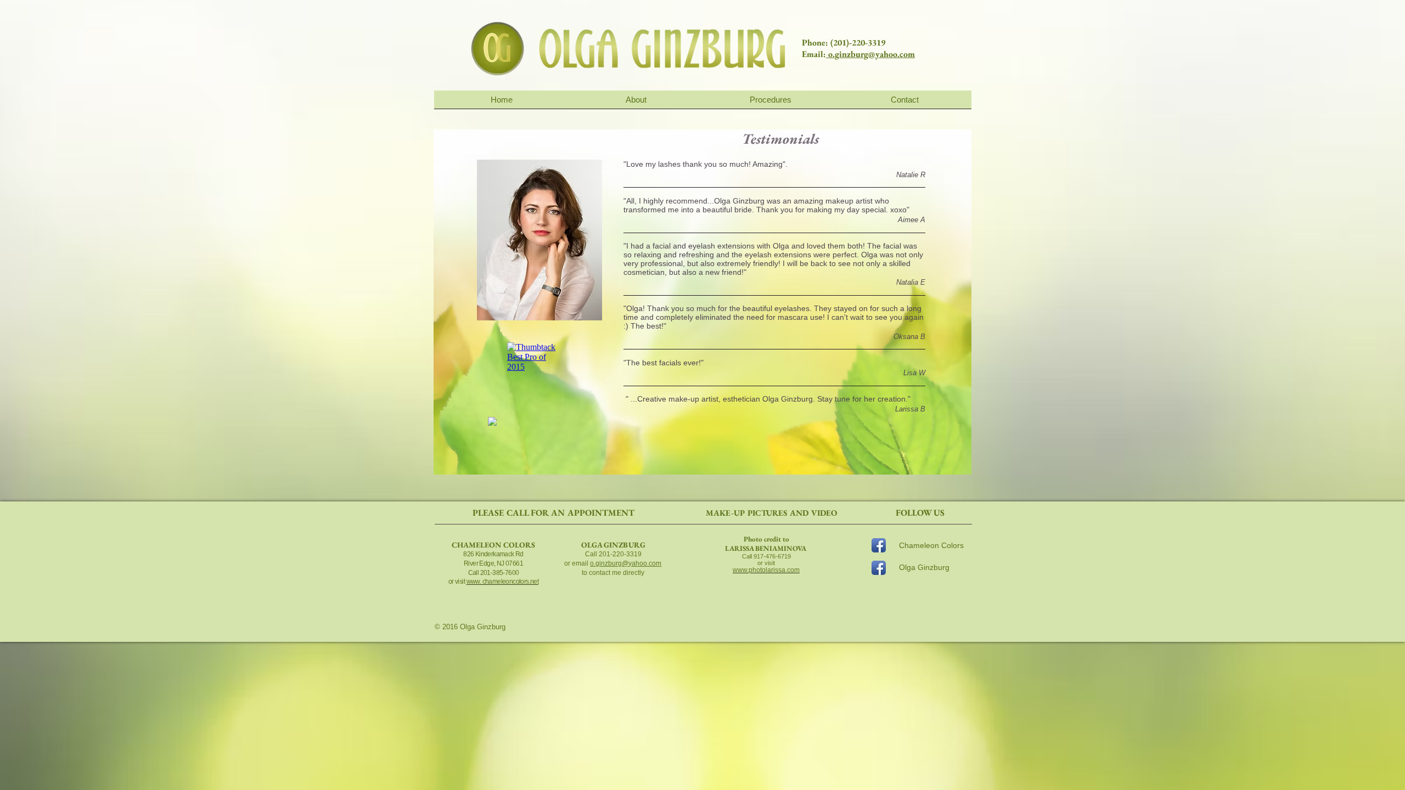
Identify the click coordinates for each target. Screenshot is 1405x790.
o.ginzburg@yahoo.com (870, 54)
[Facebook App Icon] (879, 545)
